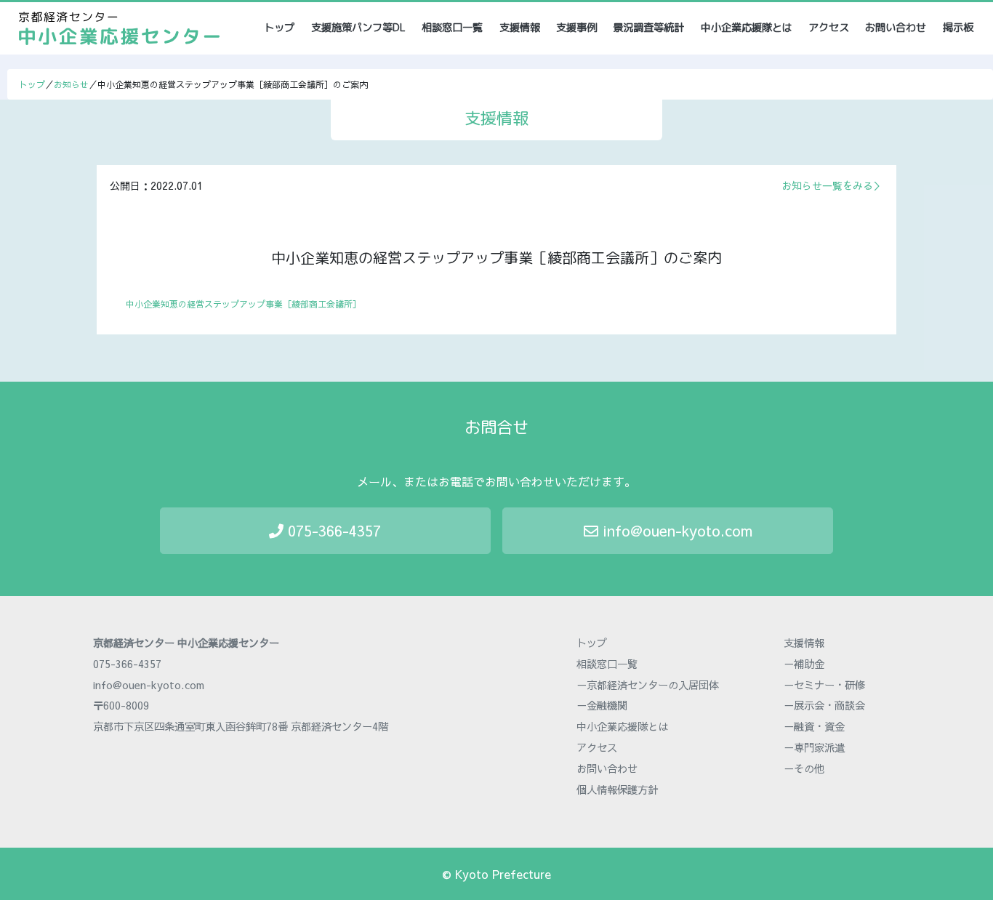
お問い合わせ (895, 27)
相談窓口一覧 (452, 27)
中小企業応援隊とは (746, 27)
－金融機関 (601, 705)
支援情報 (519, 27)
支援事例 (576, 27)
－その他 (804, 768)
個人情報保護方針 (617, 789)
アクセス (828, 27)
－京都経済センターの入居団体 (647, 685)
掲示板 (958, 27)
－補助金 (804, 663)
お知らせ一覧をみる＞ (832, 185)
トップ (280, 27)
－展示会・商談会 (824, 705)
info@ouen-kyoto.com (675, 530)
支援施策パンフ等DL (358, 27)
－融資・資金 (814, 726)
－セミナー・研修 (824, 685)
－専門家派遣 (814, 747)
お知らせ (71, 84)
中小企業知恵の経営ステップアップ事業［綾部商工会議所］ (243, 304)
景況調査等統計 (648, 27)
